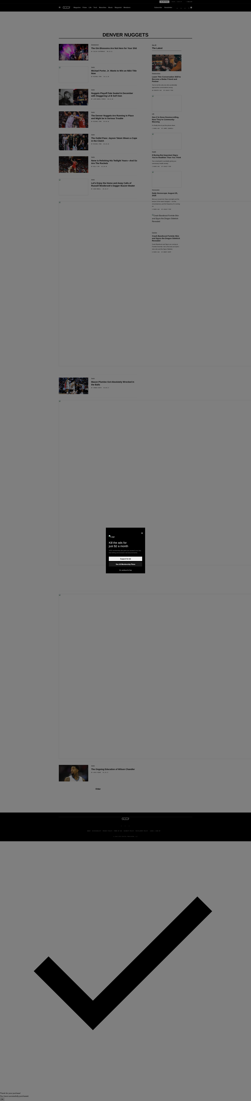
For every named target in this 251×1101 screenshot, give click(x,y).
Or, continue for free (125, 570)
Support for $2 (125, 559)
